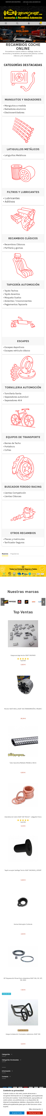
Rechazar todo (34, 1113)
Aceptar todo (17, 1113)
